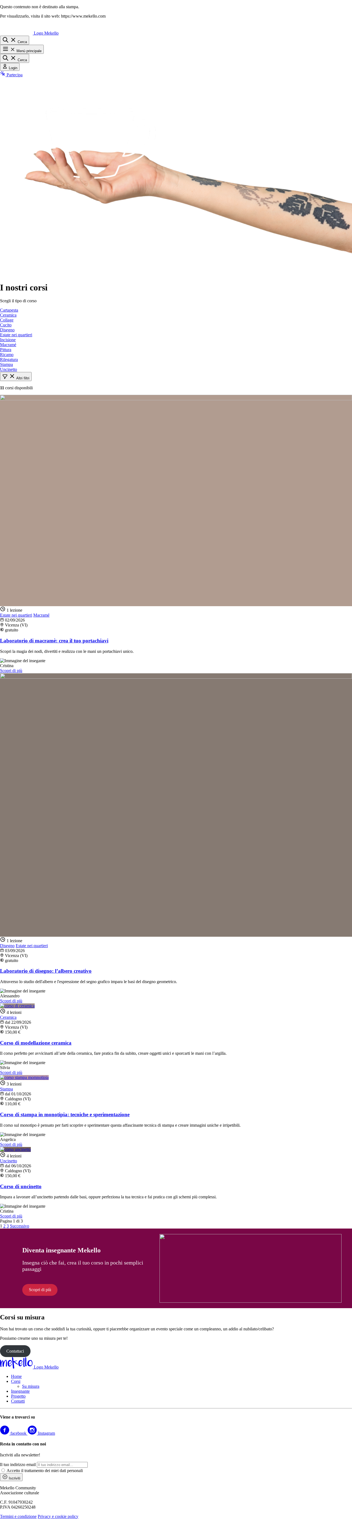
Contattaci (15, 1351)
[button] (16, 376)
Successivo (19, 1226)
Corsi (15, 1381)
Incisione (8, 339)
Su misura (30, 1386)
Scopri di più (11, 670)
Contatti (18, 1401)
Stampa (6, 364)
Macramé (8, 344)
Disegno (7, 330)
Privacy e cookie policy (58, 1516)
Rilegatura (9, 359)
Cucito (6, 325)
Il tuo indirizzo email (18, 1464)
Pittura (5, 349)
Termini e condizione (18, 1516)
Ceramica (8, 315)
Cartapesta (9, 310)
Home (16, 1376)
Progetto (18, 1396)
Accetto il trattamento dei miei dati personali (45, 1470)
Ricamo (6, 354)
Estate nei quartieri (16, 334)
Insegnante (20, 1391)
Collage (6, 320)
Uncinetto (8, 369)
